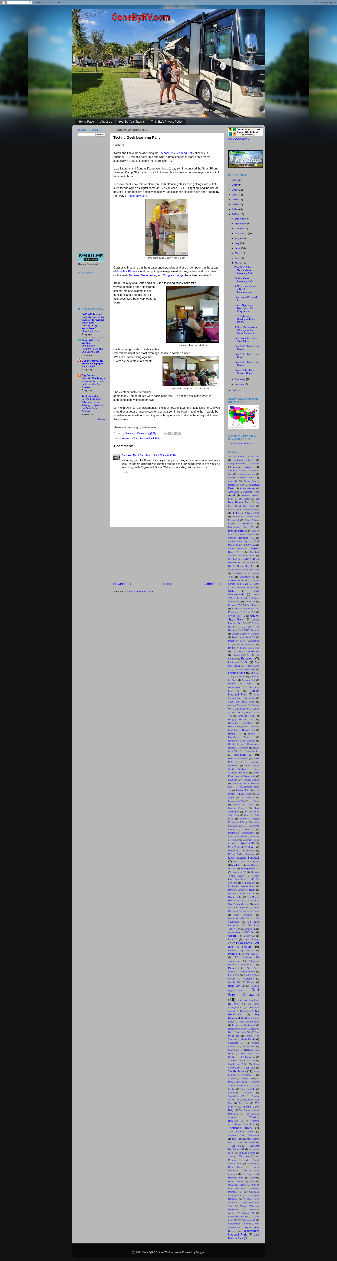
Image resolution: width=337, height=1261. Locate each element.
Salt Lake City (243, 1032)
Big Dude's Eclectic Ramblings (93, 377)
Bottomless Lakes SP (240, 527)
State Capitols (247, 1089)
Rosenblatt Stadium (237, 1029)
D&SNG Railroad (250, 630)
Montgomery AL (250, 868)
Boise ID (248, 523)
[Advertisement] (166, 554)
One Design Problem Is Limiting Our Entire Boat (92, 348)
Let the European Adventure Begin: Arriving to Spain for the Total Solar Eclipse (93, 405)
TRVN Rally (234, 1145)
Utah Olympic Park (246, 1181)
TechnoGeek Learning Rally (176, 153)
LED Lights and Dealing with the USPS (244, 319)
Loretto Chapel (236, 808)
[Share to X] (173, 433)
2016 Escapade (236, 456)
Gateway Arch (248, 680)
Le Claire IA (247, 797)
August (239, 238)
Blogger (200, 1252)
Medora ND (248, 843)
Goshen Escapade (237, 705)
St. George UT (248, 1075)
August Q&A (88, 366)
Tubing (231, 1156)
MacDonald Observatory (241, 833)
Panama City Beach (240, 950)
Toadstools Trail (236, 1135)
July (237, 243)
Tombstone (253, 1135)
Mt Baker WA (248, 883)
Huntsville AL (251, 751)
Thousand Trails (240, 1128)
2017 (235, 194)
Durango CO (238, 655)
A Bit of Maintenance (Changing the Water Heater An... (245, 330)
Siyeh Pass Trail (236, 1050)
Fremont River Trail (245, 669)
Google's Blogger (173, 275)
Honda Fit (234, 733)
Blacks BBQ (253, 513)
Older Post (212, 584)
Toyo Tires (237, 1139)
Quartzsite (248, 978)
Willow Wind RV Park (239, 1217)
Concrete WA (235, 605)
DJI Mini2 (236, 652)
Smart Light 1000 (237, 1064)
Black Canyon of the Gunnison (243, 510)
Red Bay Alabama (243, 992)
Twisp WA (244, 1156)
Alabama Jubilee (243, 460)
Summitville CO (236, 1096)
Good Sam (250, 698)
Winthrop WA (248, 1220)
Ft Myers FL (240, 677)
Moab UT (236, 865)
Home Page (86, 121)
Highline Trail (248, 730)
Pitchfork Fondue (247, 972)
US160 (252, 1178)
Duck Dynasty (252, 652)
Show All (101, 419)
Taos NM (243, 1103)
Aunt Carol (233, 492)
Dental (231, 648)
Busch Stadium (247, 534)
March (239, 263)
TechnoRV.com (137, 195)
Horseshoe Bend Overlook (241, 741)
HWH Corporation (237, 759)
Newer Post (122, 584)
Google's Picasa (126, 271)
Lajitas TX (242, 790)
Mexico (251, 847)
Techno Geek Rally (150, 438)
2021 (235, 179)
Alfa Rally (254, 463)
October (240, 228)
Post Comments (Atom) (141, 591)
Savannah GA (236, 1042)
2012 (235, 390)
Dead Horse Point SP (243, 637)
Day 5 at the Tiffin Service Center (244, 371)
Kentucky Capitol (250, 780)
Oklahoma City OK (238, 918)
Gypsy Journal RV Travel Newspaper (92, 362)
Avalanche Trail (251, 492)
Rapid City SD (236, 986)
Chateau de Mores (237, 580)
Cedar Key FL (245, 566)
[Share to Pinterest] (179, 433)
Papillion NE (234, 954)
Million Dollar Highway (241, 854)
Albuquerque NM (236, 464)
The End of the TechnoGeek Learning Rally (243, 270)
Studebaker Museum (240, 1093)
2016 (235, 199)
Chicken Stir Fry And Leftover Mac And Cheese (93, 384)
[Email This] (166, 433)
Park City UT (252, 954)
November (241, 223)
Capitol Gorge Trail (237, 548)
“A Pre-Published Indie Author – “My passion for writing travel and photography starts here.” (93, 321)
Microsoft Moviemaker (142, 275)
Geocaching (234, 687)
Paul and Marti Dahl (133, 455)
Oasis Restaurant (243, 915)
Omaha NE (250, 929)
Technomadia (90, 396)
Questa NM (234, 982)
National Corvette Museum (241, 894)
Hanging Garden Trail (240, 719)
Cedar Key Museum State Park (243, 570)
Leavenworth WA (236, 801)
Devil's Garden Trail (249, 648)
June (238, 248)
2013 (235, 214)
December (241, 218)
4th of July (253, 456)
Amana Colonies (243, 467)
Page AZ (233, 939)
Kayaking (232, 780)
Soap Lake (249, 1068)
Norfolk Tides (242, 904)
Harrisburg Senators (240, 723)
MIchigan (250, 851)
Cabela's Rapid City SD (239, 541)
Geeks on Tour (130, 438)
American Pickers (236, 471)
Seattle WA (249, 1047)
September (241, 233)
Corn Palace (253, 605)
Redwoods (245, 1011)
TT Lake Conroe (247, 1153)
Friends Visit (236, 673)
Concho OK (250, 602)
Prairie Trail (233, 975)
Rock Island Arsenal (249, 1022)
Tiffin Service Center (240, 1131)
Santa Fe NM (248, 1039)
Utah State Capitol (237, 1185)
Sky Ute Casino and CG (241, 1061)
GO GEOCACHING (238, 138)
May (237, 253)
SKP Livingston (247, 1057)
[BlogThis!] (169, 433)
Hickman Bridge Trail (238, 727)
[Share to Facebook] (176, 433)
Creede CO (249, 612)
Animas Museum (246, 474)
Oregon (232, 935)
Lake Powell (245, 794)
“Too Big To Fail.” (91, 331)
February (240, 379)
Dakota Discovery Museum (245, 634)
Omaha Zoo (234, 932)
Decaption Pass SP (237, 641)
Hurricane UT (243, 754)
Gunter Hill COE (246, 715)
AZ (233, 495)
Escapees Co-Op (238, 662)
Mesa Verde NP (236, 847)
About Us (106, 121)
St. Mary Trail (246, 1078)
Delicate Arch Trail (245, 644)
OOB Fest (249, 932)
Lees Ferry (254, 801)
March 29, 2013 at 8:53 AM (161, 455)
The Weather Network (240, 443)
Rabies (250, 982)
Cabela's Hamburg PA (241, 538)
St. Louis (232, 1078)
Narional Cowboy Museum (241, 890)
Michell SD (234, 850)
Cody (231, 590)
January (240, 384)
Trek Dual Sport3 (246, 1142)
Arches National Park (241, 477)
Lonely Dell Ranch (243, 805)
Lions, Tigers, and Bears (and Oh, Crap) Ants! (244, 308)
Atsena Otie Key (247, 488)
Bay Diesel (244, 499)
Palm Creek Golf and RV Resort (243, 944)
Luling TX (248, 829)
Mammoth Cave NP (237, 836)
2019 (235, 184)
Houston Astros (235, 744)
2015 (235, 204)
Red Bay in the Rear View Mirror (245, 339)
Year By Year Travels (131, 121)
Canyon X (251, 545)
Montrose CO (239, 872)
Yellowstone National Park (243, 1232)
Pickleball (233, 968)
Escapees (247, 658)
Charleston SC (247, 577)
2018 (235, 189)
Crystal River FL (236, 616)
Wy (246, 1227)
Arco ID (232, 481)
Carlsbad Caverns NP (238, 559)
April (238, 258)
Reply (125, 472)
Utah (230, 1181)
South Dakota (237, 1071)
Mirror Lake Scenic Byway (246, 862)
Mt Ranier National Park (241, 886)
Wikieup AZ (248, 1213)
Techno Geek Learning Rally (243, 280)
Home (167, 584)
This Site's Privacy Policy (167, 121)
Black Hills (237, 513)
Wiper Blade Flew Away (239, 1224)
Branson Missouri (237, 530)
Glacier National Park (243, 692)
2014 (235, 209)
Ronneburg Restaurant (243, 1025)
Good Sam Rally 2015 (241, 702)
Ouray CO (249, 936)
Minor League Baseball (243, 857)
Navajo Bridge (235, 897)
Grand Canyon (242, 709)
